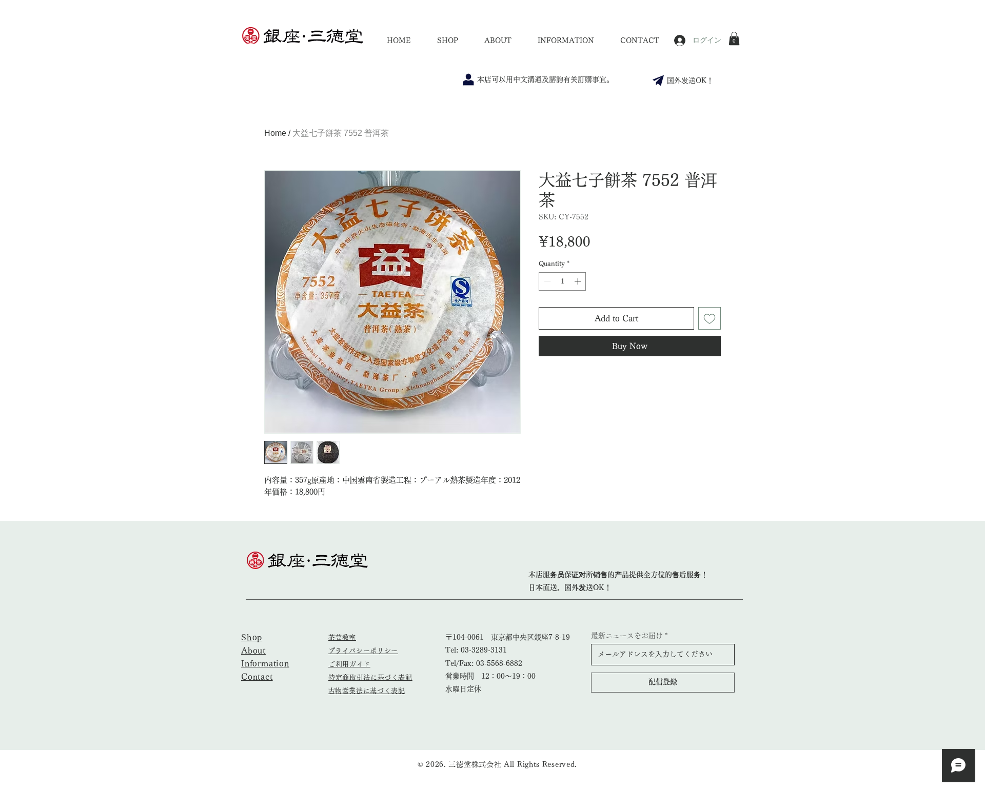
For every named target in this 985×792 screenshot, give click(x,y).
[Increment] (579, 281)
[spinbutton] (563, 281)
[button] (734, 38)
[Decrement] (546, 281)
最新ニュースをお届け (627, 635)
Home (275, 133)
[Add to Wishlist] (709, 318)
